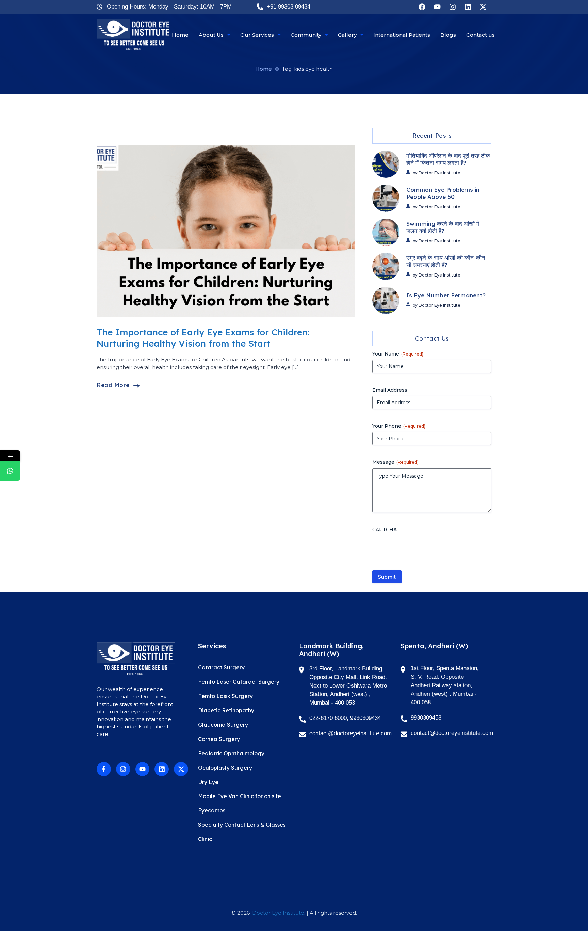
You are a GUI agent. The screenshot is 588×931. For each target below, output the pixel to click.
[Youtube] (437, 7)
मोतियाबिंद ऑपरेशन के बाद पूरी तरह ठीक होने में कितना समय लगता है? (448, 159)
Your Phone (398, 426)
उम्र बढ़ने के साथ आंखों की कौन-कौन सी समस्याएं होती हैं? (445, 261)
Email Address (389, 390)
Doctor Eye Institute (278, 913)
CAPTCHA (384, 529)
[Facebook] (422, 7)
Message (395, 462)
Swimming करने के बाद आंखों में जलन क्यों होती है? (442, 227)
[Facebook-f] (104, 769)
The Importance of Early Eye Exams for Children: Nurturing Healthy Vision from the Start (203, 338)
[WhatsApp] (10, 471)
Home (263, 69)
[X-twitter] (483, 7)
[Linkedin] (468, 7)
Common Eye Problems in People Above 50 (442, 193)
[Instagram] (452, 7)
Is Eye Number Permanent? (446, 295)
